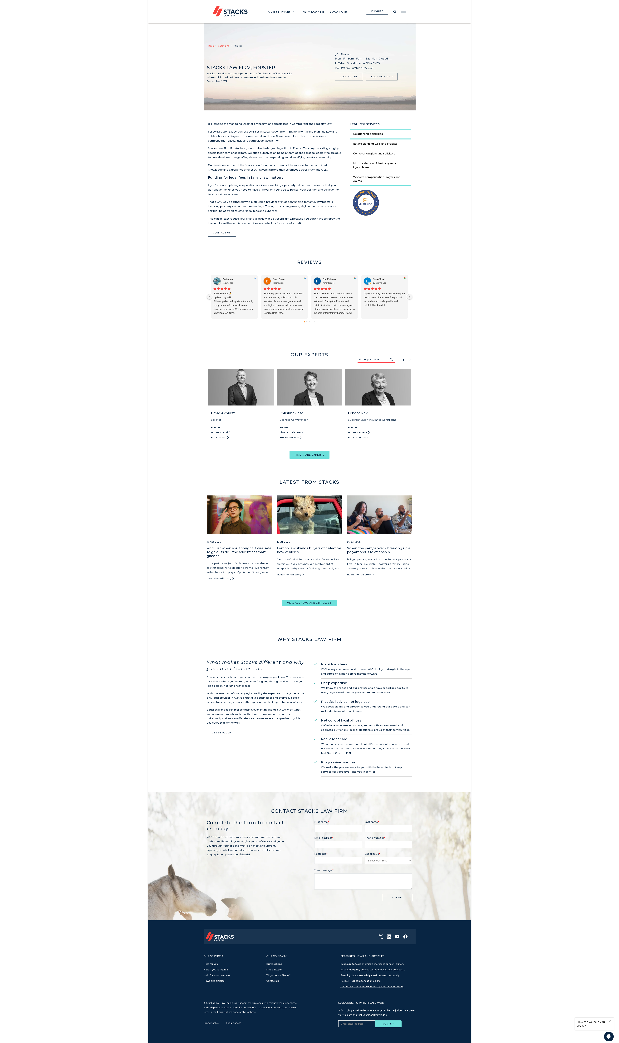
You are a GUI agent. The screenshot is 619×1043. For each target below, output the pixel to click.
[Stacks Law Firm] (230, 11)
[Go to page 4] (314, 321)
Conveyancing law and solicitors (374, 153)
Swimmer (227, 279)
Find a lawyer (274, 969)
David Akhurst (223, 413)
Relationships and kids (368, 133)
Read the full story (219, 578)
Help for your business (217, 975)
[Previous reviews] (209, 297)
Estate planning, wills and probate (375, 143)
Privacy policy (212, 1023)
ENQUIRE (377, 11)
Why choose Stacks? (278, 975)
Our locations (274, 964)
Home (210, 45)
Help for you (211, 964)
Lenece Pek (358, 413)
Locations (223, 45)
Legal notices (233, 1023)
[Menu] (403, 11)
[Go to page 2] (309, 321)
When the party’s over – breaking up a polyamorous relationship (378, 550)
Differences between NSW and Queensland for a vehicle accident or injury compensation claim (372, 986)
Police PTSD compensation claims (360, 980)
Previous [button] (403, 359)
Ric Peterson (330, 279)
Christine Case (291, 413)
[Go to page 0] (304, 321)
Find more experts (309, 454)
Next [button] (410, 359)
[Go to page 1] (307, 321)
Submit (397, 897)
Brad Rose (279, 279)
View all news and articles (308, 603)
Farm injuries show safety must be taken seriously (369, 975)
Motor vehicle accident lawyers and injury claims (376, 165)
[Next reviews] (409, 297)
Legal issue (372, 853)
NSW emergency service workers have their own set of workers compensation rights (372, 969)
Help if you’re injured (216, 969)
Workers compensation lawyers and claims (376, 179)
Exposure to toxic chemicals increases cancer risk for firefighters (372, 964)
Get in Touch (221, 732)
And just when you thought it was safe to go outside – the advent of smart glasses (239, 552)
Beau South (379, 279)
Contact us (349, 76)
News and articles (214, 980)
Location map (382, 76)
